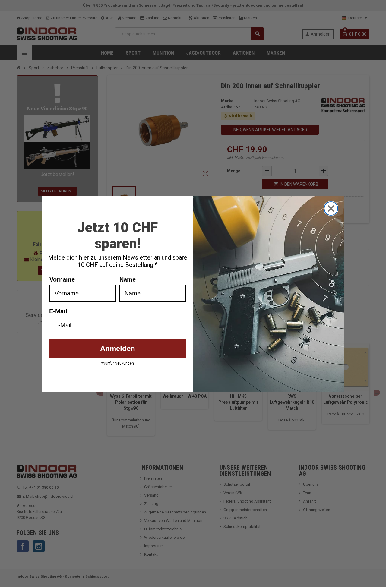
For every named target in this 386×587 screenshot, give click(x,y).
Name (127, 279)
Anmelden (117, 348)
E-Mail (58, 311)
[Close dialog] (331, 208)
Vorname (62, 279)
